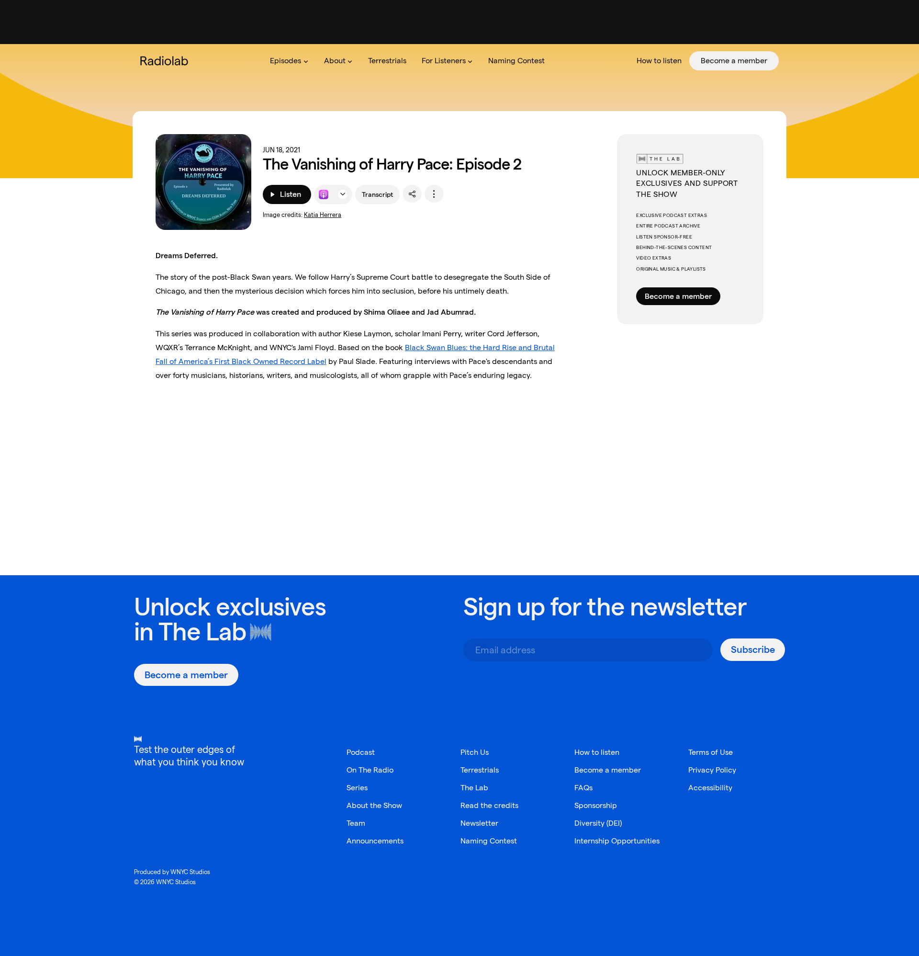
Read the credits (489, 805)
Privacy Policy (712, 770)
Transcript (377, 194)
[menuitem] (289, 60)
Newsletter (479, 823)
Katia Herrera (322, 215)
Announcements (375, 841)
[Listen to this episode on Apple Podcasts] (323, 194)
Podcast (361, 752)
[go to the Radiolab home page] (166, 61)
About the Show (374, 805)
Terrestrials (479, 770)
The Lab (202, 631)
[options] (434, 194)
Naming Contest (488, 841)
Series (357, 788)
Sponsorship (595, 805)
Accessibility (710, 788)
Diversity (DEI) (598, 823)
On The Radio (370, 770)
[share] (412, 194)
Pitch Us (474, 752)
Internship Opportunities (617, 841)
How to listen (596, 752)
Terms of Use (710, 752)
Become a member (678, 296)
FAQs (583, 788)
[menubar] (520, 60)
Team (356, 823)
